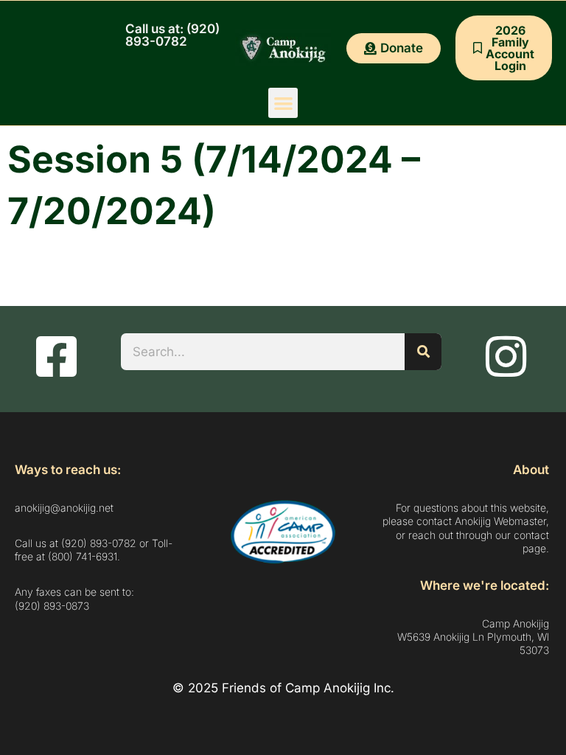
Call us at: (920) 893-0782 (172, 35)
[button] (283, 103)
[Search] (423, 351)
